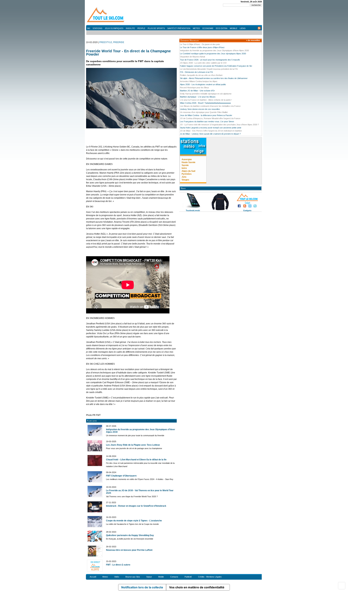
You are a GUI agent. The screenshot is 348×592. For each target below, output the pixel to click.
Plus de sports (156, 28)
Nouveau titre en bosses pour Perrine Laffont (129, 550)
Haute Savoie (188, 162)
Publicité (188, 577)
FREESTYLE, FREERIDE (111, 42)
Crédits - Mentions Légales (210, 577)
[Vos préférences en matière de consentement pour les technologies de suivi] (341, 585)
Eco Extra (221, 28)
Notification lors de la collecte (142, 587)
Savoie (185, 165)
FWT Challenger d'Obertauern (121, 476)
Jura (184, 177)
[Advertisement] (196, 16)
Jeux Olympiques (114, 28)
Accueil (93, 577)
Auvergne (187, 159)
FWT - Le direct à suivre (118, 564)
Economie (207, 28)
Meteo (196, 28)
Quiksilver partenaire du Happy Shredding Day (130, 535)
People (141, 28)
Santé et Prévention (178, 28)
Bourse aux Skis (132, 577)
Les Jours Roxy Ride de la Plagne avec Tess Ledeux (133, 445)
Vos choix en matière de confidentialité (196, 587)
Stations (97, 28)
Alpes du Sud (188, 171)
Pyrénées (187, 174)
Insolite (130, 28)
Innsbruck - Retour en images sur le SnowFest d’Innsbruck (136, 506)
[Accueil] (106, 22)
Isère (184, 168)
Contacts (174, 577)
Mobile (233, 28)
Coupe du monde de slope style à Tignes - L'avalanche (134, 520)
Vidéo (116, 577)
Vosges (185, 180)
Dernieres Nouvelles (189, 40)
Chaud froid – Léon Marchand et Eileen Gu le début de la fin (136, 459)
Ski (88, 28)
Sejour (149, 577)
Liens (242, 28)
